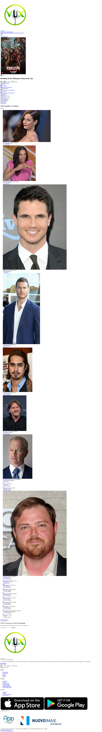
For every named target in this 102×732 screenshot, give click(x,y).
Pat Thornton (5, 606)
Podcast (4, 682)
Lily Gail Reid (5, 610)
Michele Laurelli (10, 730)
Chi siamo (19, 32)
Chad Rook (5, 488)
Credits (10, 729)
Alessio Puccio (6, 583)
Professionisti (2, 32)
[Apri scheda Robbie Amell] (35, 269)
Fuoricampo (15, 32)
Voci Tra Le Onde (6, 684)
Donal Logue (5, 431)
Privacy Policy (6, 729)
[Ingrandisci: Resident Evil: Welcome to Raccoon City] (13, 55)
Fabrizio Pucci (6, 481)
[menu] (1, 34)
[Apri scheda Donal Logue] (14, 430)
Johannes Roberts (6, 83)
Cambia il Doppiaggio (7, 686)
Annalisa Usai (6, 183)
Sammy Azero (5, 602)
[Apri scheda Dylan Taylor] (35, 575)
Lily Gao (4, 483)
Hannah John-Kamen (7, 181)
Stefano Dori (6, 272)
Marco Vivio (6, 347)
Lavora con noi (5, 695)
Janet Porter (5, 589)
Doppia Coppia (6, 683)
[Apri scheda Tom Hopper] (21, 343)
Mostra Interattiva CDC (7, 687)
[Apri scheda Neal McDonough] (17, 478)
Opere (8, 32)
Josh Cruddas (5, 580)
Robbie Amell (5, 270)
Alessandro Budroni (7, 578)
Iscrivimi (13, 627)
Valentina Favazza (7, 485)
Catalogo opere (5, 36)
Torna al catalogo (5, 619)
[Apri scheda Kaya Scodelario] (27, 141)
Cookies (2, 729)
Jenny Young (5, 615)
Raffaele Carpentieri (7, 490)
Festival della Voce (6, 685)
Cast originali (5, 673)
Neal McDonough (6, 479)
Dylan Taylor (5, 576)
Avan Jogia (5, 392)
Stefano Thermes (7, 433)
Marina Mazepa (6, 585)
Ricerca (4, 676)
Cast (6, 32)
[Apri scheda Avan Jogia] (17, 391)
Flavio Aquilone (7, 394)
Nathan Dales (5, 598)
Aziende (11, 32)
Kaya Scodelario (6, 142)
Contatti (22, 32)
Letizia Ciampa (6, 144)
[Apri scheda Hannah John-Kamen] (19, 180)
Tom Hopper (5, 344)
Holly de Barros (6, 593)
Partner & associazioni (7, 694)
